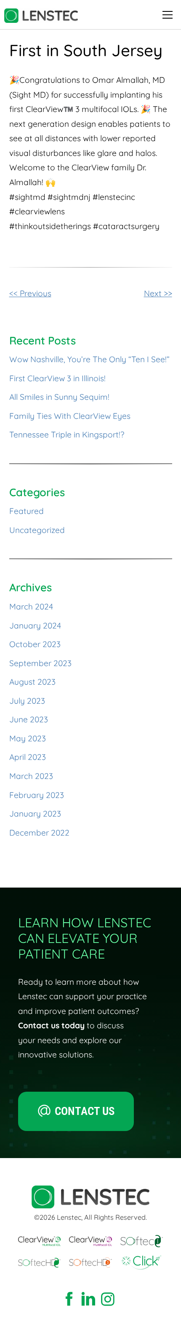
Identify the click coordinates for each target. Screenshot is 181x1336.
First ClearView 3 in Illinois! (57, 378)
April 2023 (27, 757)
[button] (165, 15)
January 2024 (35, 625)
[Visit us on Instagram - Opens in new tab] (107, 1300)
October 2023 (35, 644)
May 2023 (27, 738)
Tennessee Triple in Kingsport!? (66, 434)
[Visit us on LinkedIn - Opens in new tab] (88, 1300)
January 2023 (35, 814)
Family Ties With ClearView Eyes (69, 416)
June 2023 (28, 719)
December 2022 (39, 833)
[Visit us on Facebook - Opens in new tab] (69, 1300)
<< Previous (30, 293)
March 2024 (31, 606)
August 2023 (32, 682)
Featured (26, 511)
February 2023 (36, 795)
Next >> (158, 293)
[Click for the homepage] (41, 15)
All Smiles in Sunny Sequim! (59, 397)
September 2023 (40, 663)
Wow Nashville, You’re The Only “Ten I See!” (89, 359)
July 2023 (27, 701)
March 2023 (31, 776)
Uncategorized (37, 530)
